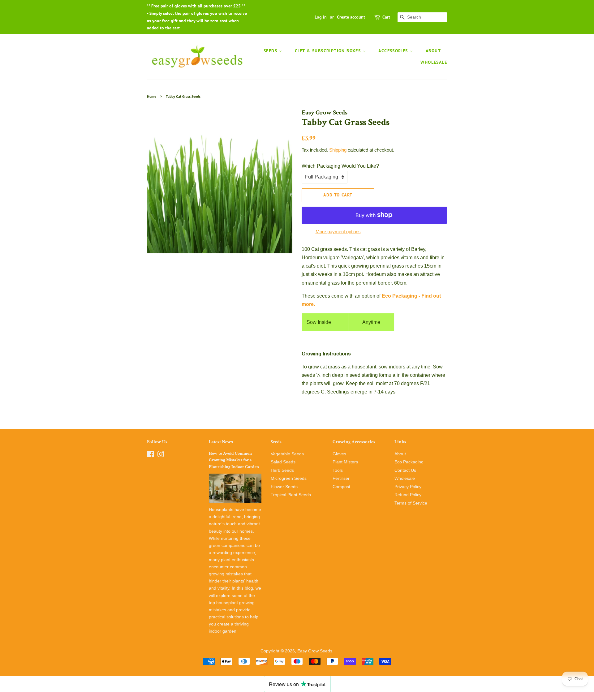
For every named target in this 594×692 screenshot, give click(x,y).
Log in (321, 17)
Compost (341, 486)
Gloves (339, 454)
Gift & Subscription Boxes (328, 51)
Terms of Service (410, 503)
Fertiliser (341, 478)
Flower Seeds (284, 486)
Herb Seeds (282, 470)
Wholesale (433, 62)
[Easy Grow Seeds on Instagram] (160, 455)
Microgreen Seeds (289, 478)
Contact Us (405, 470)
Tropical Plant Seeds (291, 494)
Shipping (337, 150)
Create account (351, 17)
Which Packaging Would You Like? (340, 166)
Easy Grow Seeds (314, 651)
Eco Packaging (409, 462)
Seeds (271, 51)
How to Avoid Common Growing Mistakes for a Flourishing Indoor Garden (234, 460)
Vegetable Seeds (287, 454)
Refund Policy (407, 494)
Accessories (394, 51)
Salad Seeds (283, 462)
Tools (338, 470)
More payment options (338, 231)
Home (151, 96)
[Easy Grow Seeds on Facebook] (150, 455)
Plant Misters (345, 462)
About (433, 51)
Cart (386, 17)
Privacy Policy (407, 486)
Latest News (221, 442)
